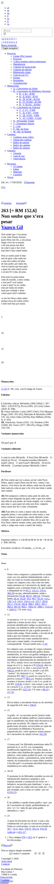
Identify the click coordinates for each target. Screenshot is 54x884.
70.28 (22, 596)
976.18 (43, 829)
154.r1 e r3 (29, 601)
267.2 (10, 604)
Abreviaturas (19, 158)
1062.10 (32, 606)
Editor (16, 169)
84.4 (21, 829)
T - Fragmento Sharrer (23, 123)
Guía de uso (19, 156)
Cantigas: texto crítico (23, 137)
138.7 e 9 (11, 601)
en (8, 13)
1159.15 (12, 792)
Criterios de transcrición (24, 67)
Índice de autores (21, 142)
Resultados (18, 80)
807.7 (24, 676)
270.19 (17, 604)
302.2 (10, 670)
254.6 (39, 665)
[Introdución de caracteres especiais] (5, 34)
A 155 (4, 389)
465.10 (17, 606)
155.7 (38, 601)
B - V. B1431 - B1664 (29, 104)
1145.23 (49, 606)
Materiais (17, 172)
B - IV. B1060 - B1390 (30, 102)
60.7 (34, 598)
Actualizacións (20, 83)
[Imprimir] (29, 182)
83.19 (40, 598)
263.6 (44, 601)
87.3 (28, 590)
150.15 (27, 829)
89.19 (29, 596)
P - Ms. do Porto (21, 129)
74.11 (15, 829)
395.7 (44, 604)
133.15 (35, 590)
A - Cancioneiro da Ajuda (25, 88)
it (7, 16)
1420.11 (12, 609)
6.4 (29, 609)
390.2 (37, 604)
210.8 (18, 684)
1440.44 (11, 832)
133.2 (47, 598)
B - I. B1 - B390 (27, 94)
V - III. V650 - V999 (29, 115)
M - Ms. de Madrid (22, 131)
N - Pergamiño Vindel (23, 121)
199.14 (36, 596)
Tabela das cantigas (22, 140)
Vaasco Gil (12, 227)
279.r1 (43, 590)
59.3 (29, 598)
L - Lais (17, 126)
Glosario (17, 153)
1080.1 (40, 606)
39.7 (9, 829)
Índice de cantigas (21, 145)
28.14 (16, 598)
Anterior (8, 203)
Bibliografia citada (22, 72)
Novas (10, 177)
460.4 (10, 606)
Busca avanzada (8, 45)
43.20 (23, 598)
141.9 (20, 601)
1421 (29, 837)
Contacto (5, 864)
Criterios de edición (22, 69)
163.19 (42, 734)
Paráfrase (4, 882)
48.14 (45, 689)
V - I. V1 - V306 (27, 110)
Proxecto (17, 59)
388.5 (31, 604)
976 (23, 837)
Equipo (16, 77)
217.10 (10, 692)
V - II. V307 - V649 (28, 113)
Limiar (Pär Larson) (22, 56)
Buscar (7, 845)
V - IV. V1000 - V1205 (30, 118)
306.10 (10, 593)
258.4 (32, 705)
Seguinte (20, 203)
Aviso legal (6, 861)
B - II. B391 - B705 (28, 96)
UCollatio (17, 166)
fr (8, 21)
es (8, 18)
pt (8, 10)
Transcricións (6, 877)
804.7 (24, 606)
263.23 (35, 829)
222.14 (26, 689)
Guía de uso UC (21, 75)
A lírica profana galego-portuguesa (29, 61)
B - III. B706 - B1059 (29, 99)
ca (8, 24)
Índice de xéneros (21, 148)
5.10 (45, 644)
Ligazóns (17, 174)
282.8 (24, 604)
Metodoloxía (19, 64)
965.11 (29, 678)
